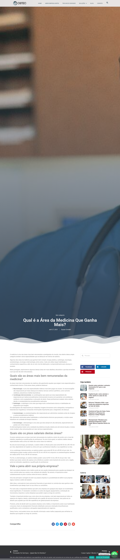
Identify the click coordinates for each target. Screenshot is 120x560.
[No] (117, 557)
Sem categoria (60, 315)
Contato (100, 3)
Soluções (82, 3)
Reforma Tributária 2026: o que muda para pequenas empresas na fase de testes (99, 404)
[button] (53, 524)
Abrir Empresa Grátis (52, 3)
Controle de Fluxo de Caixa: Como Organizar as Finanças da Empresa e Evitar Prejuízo (99, 412)
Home (40, 3)
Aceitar (92, 557)
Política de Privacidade (102, 557)
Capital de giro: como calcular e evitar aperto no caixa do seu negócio (98, 395)
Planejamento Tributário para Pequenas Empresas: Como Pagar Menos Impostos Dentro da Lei (99, 422)
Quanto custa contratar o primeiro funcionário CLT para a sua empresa (99, 387)
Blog (92, 3)
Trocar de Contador (69, 3)
